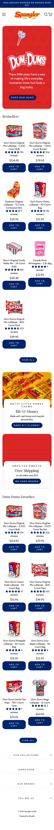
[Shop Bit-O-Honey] (27, 402)
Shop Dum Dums (22, 97)
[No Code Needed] (27, 461)
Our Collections (26, 755)
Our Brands (26, 784)
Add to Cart (14, 167)
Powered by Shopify (27, 816)
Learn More (26, 769)
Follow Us (26, 798)
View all (28, 360)
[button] (12, 152)
